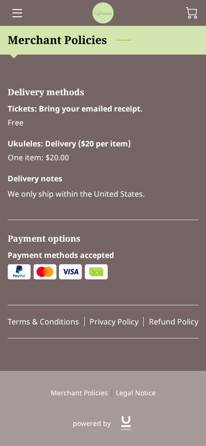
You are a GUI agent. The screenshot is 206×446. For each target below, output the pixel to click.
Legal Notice (136, 392)
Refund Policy (173, 322)
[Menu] (16, 13)
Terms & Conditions (43, 322)
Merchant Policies (79, 392)
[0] (191, 13)
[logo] (126, 423)
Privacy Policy (114, 322)
